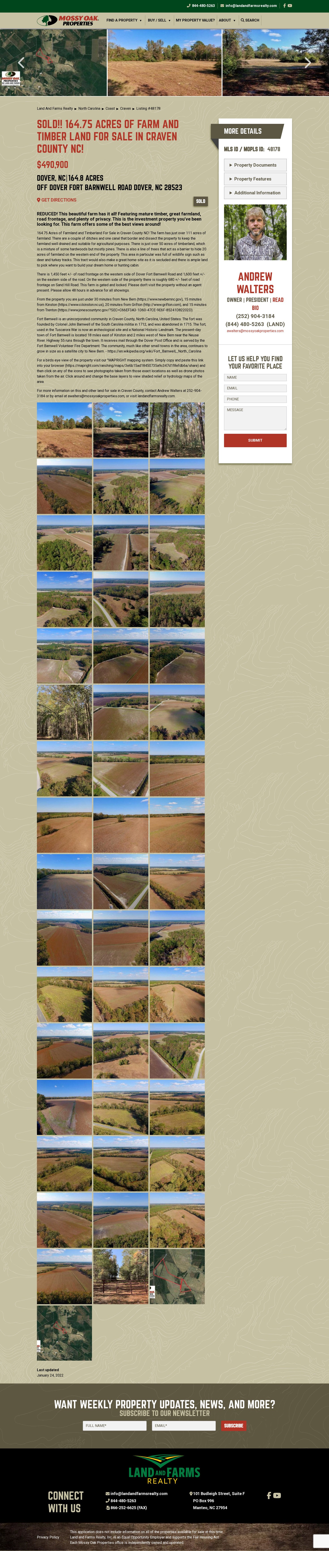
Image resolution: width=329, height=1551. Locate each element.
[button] (164, 62)
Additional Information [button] (257, 192)
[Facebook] (284, 5)
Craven (125, 108)
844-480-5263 (203, 6)
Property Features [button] (252, 179)
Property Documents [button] (255, 165)
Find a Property (122, 20)
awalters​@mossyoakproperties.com (255, 331)
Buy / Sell (157, 20)
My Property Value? (195, 20)
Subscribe (233, 1425)
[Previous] (22, 63)
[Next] (307, 63)
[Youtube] (290, 5)
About (225, 20)
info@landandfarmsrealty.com (139, 1493)
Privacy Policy (48, 1537)
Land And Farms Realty (55, 108)
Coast (110, 108)
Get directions (58, 200)
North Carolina (89, 108)
